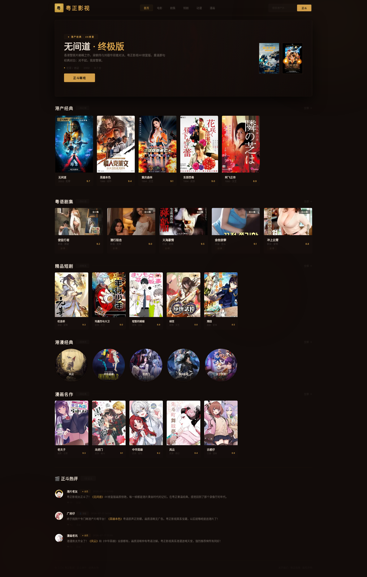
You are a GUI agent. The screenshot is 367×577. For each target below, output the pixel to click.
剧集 (173, 8)
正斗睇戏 (79, 78)
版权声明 (307, 567)
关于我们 (283, 567)
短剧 (186, 8)
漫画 (212, 8)
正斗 (304, 8)
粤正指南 (295, 567)
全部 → (308, 107)
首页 (146, 8)
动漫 (199, 8)
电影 (159, 8)
